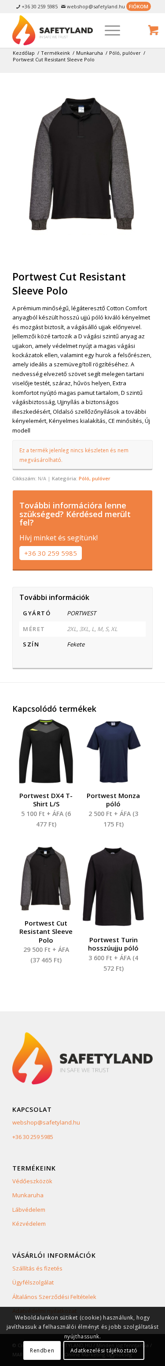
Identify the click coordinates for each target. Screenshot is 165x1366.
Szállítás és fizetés (37, 1268)
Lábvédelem (28, 1209)
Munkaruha (28, 1195)
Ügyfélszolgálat (33, 1282)
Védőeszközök (32, 1181)
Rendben (42, 1350)
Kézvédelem (29, 1224)
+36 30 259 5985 (50, 553)
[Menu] (108, 30)
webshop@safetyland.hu (46, 1122)
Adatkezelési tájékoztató (104, 1350)
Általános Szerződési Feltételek (54, 1297)
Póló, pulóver (94, 478)
